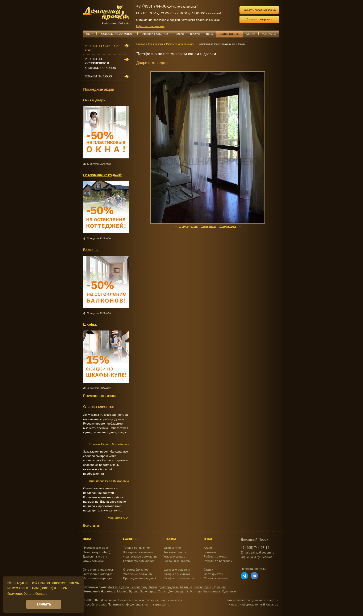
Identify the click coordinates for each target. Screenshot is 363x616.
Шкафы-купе (172, 547)
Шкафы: (90, 324)
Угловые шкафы (174, 556)
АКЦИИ (250, 33)
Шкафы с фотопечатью (179, 578)
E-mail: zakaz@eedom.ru (257, 552)
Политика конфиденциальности (129, 604)
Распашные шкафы (176, 561)
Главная (140, 44)
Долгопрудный (169, 587)
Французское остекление (140, 556)
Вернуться (208, 226)
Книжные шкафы (175, 552)
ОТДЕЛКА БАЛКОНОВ (155, 33)
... (84, 436)
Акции (208, 547)
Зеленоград (138, 587)
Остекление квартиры (98, 569)
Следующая (228, 226)
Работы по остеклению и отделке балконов (100, 63)
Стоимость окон (94, 561)
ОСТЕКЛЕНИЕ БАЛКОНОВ (117, 33)
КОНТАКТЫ (269, 33)
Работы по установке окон (180, 44)
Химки (152, 587)
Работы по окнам (216, 556)
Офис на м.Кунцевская (256, 557)
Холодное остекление (138, 552)
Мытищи (186, 587)
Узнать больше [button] (35, 593)
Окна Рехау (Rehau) (96, 552)
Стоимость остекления (138, 561)
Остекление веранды (97, 578)
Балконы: (91, 250)
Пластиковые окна (95, 547)
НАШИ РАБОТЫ (229, 33)
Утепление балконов (137, 574)
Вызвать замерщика (259, 19)
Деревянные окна (95, 556)
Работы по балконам (218, 561)
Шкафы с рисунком (176, 574)
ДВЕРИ (180, 33)
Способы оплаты (94, 604)
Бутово (124, 587)
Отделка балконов (135, 569)
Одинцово (219, 587)
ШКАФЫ (195, 33)
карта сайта (161, 604)
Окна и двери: (95, 100)
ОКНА (89, 33)
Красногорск (202, 587)
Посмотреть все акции (99, 395)
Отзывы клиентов (216, 578)
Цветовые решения (176, 569)
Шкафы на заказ (98, 76)
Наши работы (155, 44)
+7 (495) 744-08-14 (154, 6)
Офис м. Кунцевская (150, 26)
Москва (113, 587)
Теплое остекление (136, 547)
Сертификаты (213, 574)
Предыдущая (188, 226)
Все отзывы (91, 525)
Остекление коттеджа (97, 574)
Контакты (210, 552)
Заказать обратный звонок (259, 10)
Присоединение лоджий (139, 578)
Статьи (208, 569)
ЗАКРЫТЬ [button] (43, 604)
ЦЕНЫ (209, 33)
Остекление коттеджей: (102, 175)
